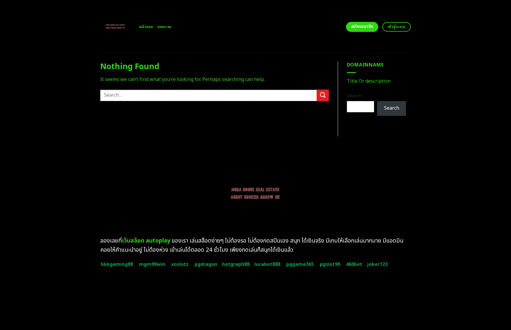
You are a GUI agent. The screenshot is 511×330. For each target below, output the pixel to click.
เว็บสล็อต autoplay (146, 241)
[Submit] (323, 95)
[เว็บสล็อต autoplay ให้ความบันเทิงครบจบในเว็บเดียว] (115, 26)
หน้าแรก (146, 27)
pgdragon (206, 264)
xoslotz (180, 264)
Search (354, 96)
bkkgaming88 (117, 264)
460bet (354, 264)
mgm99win (152, 264)
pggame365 (300, 264)
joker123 (377, 264)
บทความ (164, 27)
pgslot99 (330, 264)
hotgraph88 (236, 264)
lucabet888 (267, 264)
